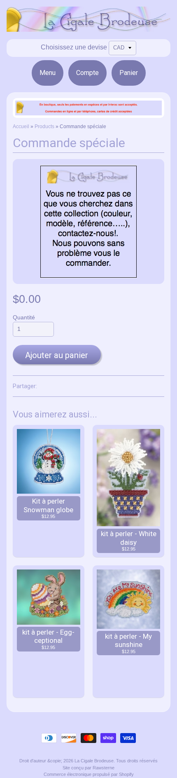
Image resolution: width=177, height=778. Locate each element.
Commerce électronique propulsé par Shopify (89, 774)
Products (44, 126)
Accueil (21, 126)
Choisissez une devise (74, 47)
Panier (128, 73)
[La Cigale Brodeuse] (88, 26)
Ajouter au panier (56, 355)
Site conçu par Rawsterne (88, 767)
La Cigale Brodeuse (94, 760)
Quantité (24, 317)
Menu (48, 73)
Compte (87, 73)
